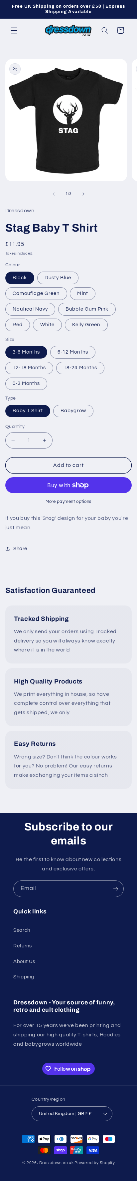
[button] (14, 30)
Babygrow (73, 410)
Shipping (23, 976)
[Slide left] (53, 194)
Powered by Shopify (94, 1163)
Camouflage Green (36, 293)
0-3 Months (26, 383)
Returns (22, 945)
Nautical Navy (30, 309)
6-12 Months (73, 352)
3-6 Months (26, 352)
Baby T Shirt (28, 410)
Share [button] (20, 548)
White (47, 324)
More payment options (68, 502)
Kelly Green (86, 324)
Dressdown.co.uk (56, 1163)
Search (21, 930)
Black (20, 277)
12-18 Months (29, 367)
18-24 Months (80, 367)
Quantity (15, 426)
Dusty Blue (58, 277)
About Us (24, 961)
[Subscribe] (115, 888)
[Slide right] (83, 194)
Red (18, 324)
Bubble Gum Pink (87, 309)
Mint (82, 293)
